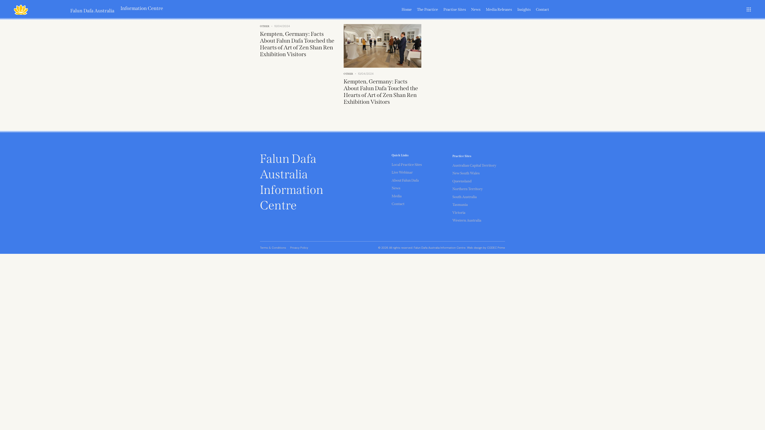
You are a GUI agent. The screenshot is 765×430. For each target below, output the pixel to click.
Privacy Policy (299, 247)
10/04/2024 (366, 73)
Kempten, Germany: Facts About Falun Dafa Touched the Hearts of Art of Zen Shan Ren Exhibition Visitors (297, 44)
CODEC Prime (495, 247)
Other (348, 73)
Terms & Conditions (273, 247)
